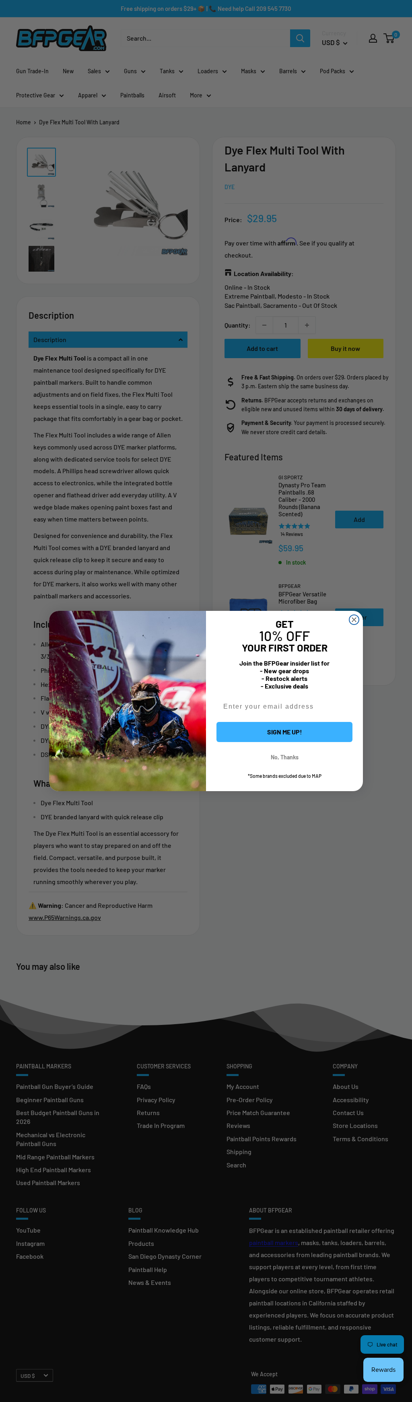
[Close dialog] (354, 620)
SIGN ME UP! (284, 732)
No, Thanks (285, 757)
